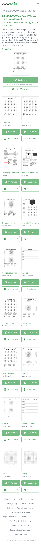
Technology (6, 122)
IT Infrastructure (27, 323)
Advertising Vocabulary (10, 173)
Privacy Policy (11, 503)
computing (25, 122)
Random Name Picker (20, 525)
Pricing (10, 508)
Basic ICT (24, 273)
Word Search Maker (25, 508)
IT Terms (24, 373)
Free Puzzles (18, 499)
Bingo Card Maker (10, 517)
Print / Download (22, 89)
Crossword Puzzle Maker (20, 512)
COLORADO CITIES (8, 323)
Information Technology (30, 223)
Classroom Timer (20, 534)
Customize (22, 80)
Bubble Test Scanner (30, 517)
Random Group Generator (20, 530)
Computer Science (8, 223)
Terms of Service (28, 503)
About (6, 499)
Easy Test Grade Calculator (20, 521)
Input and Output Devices (30, 173)
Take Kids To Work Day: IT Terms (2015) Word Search (19, 18)
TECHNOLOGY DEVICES (10, 273)
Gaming (4, 474)
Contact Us (32, 499)
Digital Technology (8, 373)
